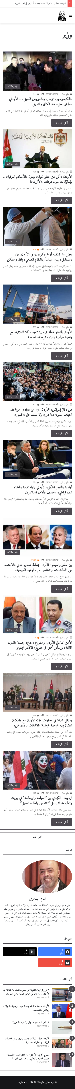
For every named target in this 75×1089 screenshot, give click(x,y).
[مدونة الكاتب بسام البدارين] (62, 15)
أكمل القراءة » (62, 123)
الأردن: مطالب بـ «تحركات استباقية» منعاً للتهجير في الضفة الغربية (40, 3)
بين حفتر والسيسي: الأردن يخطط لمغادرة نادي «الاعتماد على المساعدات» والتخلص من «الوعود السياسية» (38, 567)
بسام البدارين (64, 94)
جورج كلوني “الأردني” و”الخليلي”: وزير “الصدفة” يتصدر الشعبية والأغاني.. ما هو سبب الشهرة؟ (28, 1057)
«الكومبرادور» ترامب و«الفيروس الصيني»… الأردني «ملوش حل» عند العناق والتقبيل (40, 102)
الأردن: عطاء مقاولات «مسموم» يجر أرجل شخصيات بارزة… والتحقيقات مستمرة (27, 1040)
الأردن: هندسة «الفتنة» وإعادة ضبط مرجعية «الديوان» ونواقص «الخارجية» (26, 1008)
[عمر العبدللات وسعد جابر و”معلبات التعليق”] (62, 1027)
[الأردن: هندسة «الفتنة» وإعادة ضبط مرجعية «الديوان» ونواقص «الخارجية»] (62, 1011)
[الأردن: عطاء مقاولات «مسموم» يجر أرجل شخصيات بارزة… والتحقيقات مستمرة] (62, 1043)
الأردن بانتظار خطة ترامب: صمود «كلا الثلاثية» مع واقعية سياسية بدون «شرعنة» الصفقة (41, 335)
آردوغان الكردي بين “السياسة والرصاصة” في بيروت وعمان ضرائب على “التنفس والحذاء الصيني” (41, 800)
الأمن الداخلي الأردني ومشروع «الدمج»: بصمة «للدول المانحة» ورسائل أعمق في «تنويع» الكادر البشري (40, 645)
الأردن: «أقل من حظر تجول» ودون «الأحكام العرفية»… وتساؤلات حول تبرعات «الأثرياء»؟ (37, 179)
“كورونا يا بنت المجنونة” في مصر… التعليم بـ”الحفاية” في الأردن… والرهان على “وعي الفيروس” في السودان (26, 992)
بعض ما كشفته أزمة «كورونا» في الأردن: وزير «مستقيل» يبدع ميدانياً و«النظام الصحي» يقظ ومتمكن (39, 257)
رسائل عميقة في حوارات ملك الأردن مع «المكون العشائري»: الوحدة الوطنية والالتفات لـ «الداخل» (42, 723)
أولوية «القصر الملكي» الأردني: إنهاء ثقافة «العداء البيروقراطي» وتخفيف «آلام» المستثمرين (43, 490)
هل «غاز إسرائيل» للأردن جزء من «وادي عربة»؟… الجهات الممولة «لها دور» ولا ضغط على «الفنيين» (40, 412)
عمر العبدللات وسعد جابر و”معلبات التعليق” (30, 1022)
